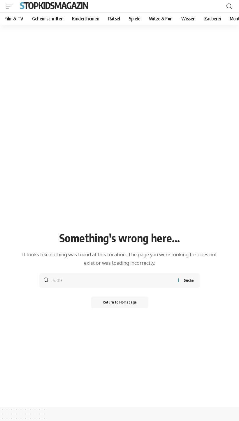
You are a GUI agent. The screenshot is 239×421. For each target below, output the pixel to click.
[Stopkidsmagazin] (55, 6)
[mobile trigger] (11, 6)
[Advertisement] (119, 68)
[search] (229, 6)
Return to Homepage (120, 302)
